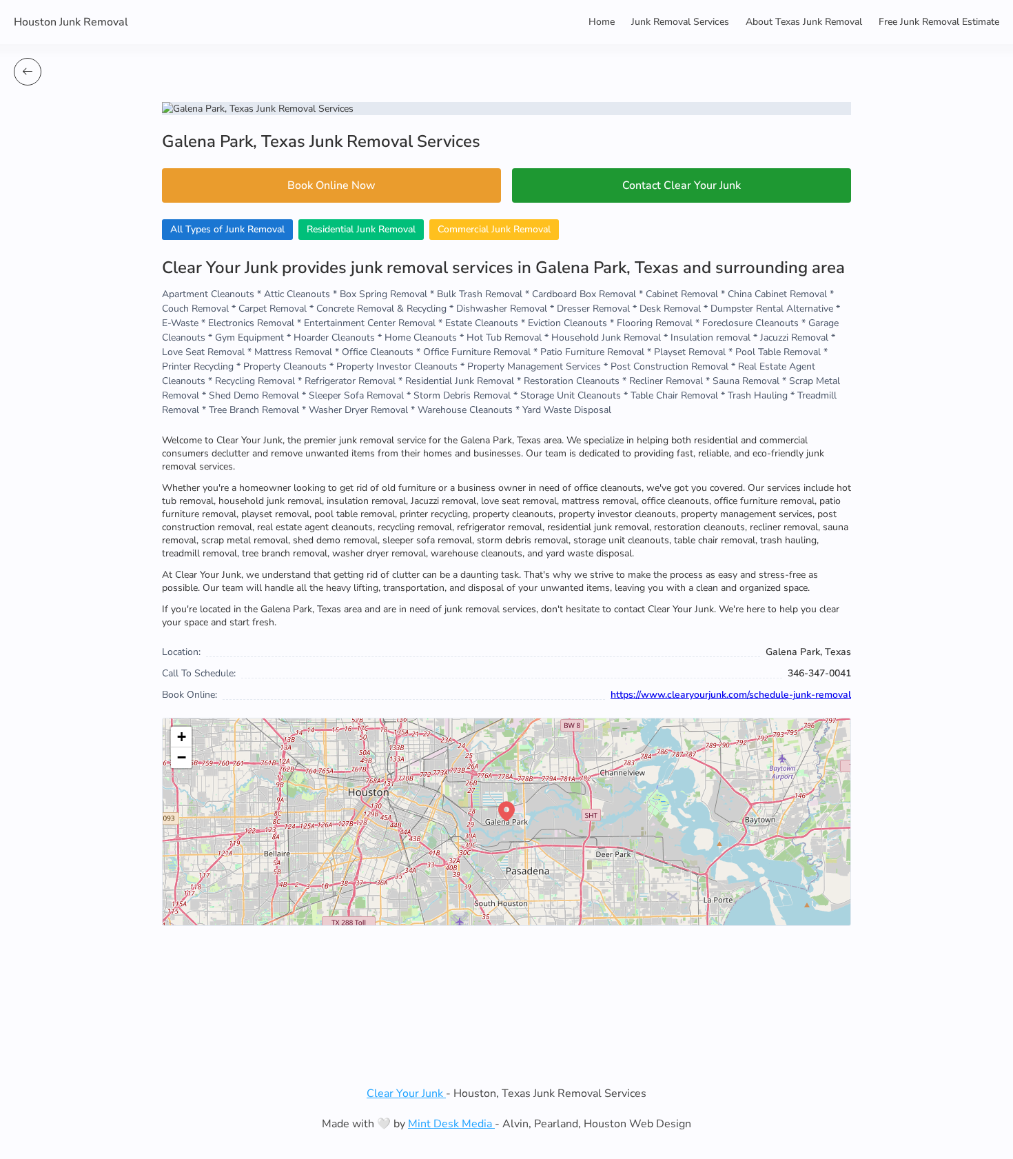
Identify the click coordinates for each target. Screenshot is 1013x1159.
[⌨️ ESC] (27, 71)
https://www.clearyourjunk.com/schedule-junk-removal (731, 694)
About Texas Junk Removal (804, 21)
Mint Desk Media (451, 1123)
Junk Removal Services (680, 21)
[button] (506, 811)
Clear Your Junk (406, 1093)
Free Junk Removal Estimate (939, 21)
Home (602, 21)
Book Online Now (331, 185)
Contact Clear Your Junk (681, 185)
